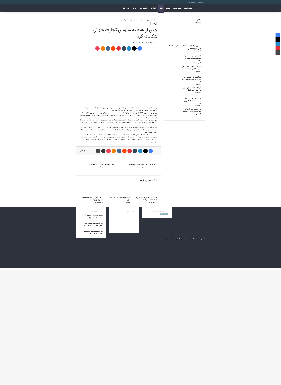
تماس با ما (126, 8)
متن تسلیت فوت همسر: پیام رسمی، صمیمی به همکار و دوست (192, 58)
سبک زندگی (177, 8)
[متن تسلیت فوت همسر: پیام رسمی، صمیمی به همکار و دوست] (174, 63)
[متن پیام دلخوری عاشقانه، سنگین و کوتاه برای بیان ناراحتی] (131, 216)
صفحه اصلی (188, 8)
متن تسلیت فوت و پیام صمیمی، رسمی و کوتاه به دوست (191, 67)
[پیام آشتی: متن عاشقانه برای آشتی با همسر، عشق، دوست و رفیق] (174, 84)
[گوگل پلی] (204, 267)
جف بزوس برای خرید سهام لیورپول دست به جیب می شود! (146, 198)
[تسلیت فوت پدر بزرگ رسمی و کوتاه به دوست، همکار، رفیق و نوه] (174, 105)
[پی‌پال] (204, 264)
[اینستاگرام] (204, 262)
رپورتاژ (135, 8)
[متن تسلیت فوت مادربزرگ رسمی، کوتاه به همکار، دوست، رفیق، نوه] (174, 116)
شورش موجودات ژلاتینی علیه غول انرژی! (120, 198)
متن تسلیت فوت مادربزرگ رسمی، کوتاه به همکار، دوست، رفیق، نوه (192, 111)
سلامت (168, 8)
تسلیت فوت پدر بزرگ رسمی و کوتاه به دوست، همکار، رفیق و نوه (192, 100)
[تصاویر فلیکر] (204, 255)
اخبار (161, 8)
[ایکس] (204, 246)
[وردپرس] (204, 260)
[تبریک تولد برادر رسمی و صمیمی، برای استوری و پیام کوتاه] (131, 228)
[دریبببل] (204, 251)
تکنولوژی (154, 8)
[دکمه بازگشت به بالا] (280, 269)
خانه (154, 20)
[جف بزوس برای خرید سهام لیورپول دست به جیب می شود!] (145, 195)
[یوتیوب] (204, 257)
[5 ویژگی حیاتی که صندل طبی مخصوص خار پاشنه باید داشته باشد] (124, 228)
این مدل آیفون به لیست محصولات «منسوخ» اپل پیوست (92, 198)
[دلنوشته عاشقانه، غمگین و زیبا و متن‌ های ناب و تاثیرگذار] (174, 95)
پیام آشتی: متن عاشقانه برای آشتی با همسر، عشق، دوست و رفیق (191, 79)
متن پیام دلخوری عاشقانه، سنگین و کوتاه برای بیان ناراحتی (185, 47)
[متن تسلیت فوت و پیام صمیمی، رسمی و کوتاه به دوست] (174, 73)
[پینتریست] (204, 248)
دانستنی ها (144, 8)
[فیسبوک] (204, 244)
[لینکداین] (204, 253)
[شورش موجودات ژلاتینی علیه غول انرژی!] (118, 195)
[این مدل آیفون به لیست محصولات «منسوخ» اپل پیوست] (91, 195)
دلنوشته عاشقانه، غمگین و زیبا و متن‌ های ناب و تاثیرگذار (191, 89)
